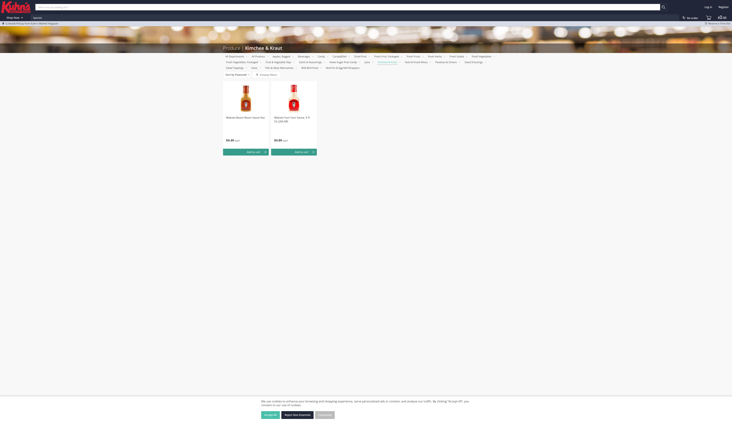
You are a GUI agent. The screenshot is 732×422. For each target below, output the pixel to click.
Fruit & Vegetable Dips (278, 62)
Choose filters (268, 75)
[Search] (663, 7)
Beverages (304, 56)
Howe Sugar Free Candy (343, 62)
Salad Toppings (235, 68)
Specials (37, 17)
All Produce (258, 56)
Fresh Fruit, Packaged (386, 56)
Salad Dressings (474, 62)
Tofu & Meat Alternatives (279, 68)
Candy (321, 56)
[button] (246, 115)
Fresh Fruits (413, 56)
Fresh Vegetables (481, 56)
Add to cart (253, 152)
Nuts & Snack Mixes (416, 62)
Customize (325, 415)
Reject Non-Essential (297, 415)
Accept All (270, 415)
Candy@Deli (340, 56)
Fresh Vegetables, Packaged (242, 62)
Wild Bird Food (309, 68)
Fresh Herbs (435, 56)
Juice (367, 62)
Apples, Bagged (281, 56)
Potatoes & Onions (446, 62)
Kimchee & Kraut (387, 62)
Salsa (254, 68)
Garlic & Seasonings (310, 62)
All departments (234, 56)
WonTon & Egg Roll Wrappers (343, 68)
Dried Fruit (360, 56)
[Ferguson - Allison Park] (15, 7)
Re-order (692, 18)
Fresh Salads (457, 56)
